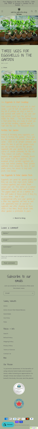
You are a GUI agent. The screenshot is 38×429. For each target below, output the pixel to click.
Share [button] (5, 67)
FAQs (5, 322)
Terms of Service (9, 350)
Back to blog (20, 218)
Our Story (7, 318)
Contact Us (7, 354)
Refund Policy (8, 337)
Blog (5, 358)
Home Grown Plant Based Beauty (14, 310)
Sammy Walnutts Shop (16, 425)
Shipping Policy (8, 341)
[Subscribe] (32, 293)
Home (5, 306)
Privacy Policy (8, 346)
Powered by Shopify (25, 425)
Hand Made (7, 314)
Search (6, 333)
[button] (2, 11)
